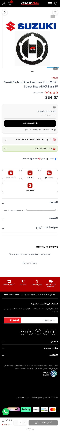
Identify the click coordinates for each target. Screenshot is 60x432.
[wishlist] (55, 12)
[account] (4, 3)
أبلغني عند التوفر (29, 123)
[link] (53, 332)
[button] (51, 92)
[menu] (50, 3)
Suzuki (55, 78)
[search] (56, 3)
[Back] (4, 12)
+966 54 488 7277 (11, 295)
